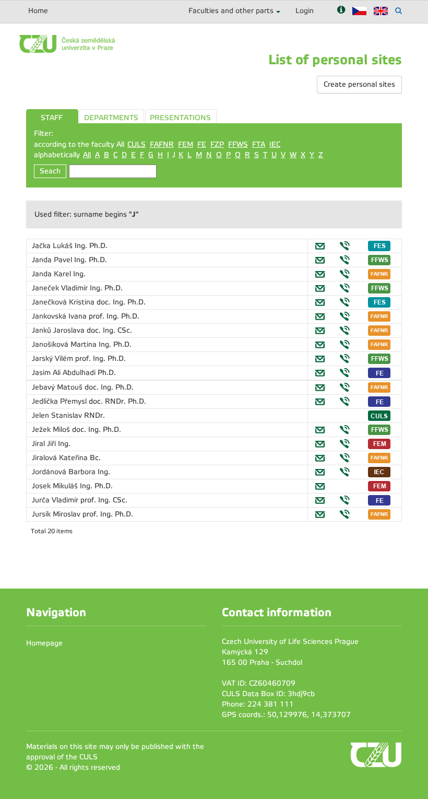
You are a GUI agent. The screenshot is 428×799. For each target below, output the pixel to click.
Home (38, 11)
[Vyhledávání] (398, 11)
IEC (274, 144)
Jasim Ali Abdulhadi (65, 373)
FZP (217, 144)
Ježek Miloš (52, 429)
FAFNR (162, 144)
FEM (185, 144)
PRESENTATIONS (180, 118)
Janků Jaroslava (59, 330)
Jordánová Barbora (65, 472)
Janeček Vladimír (61, 288)
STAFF (52, 118)
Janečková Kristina (64, 302)
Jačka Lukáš (53, 246)
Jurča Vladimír (56, 500)
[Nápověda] (341, 11)
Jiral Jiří (45, 444)
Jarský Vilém (53, 358)
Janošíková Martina (65, 344)
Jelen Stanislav (58, 415)
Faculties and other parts (231, 11)
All (87, 155)
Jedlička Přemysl (60, 401)
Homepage (44, 643)
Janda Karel (52, 274)
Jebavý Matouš (58, 387)
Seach (50, 171)
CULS (136, 144)
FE (201, 144)
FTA (258, 144)
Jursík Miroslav (57, 514)
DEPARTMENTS (111, 118)
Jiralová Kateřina (61, 458)
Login (304, 11)
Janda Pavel (53, 260)
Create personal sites (359, 84)
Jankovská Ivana (60, 316)
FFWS (238, 144)
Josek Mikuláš (56, 486)
